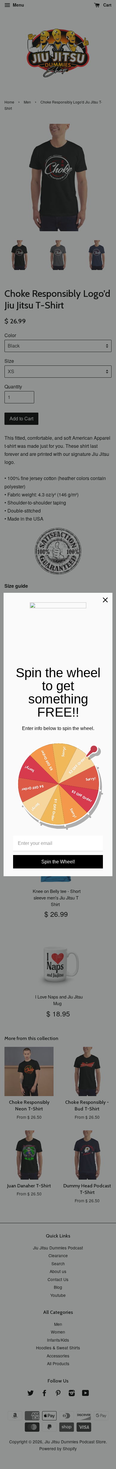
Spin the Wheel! (58, 861)
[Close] (105, 600)
